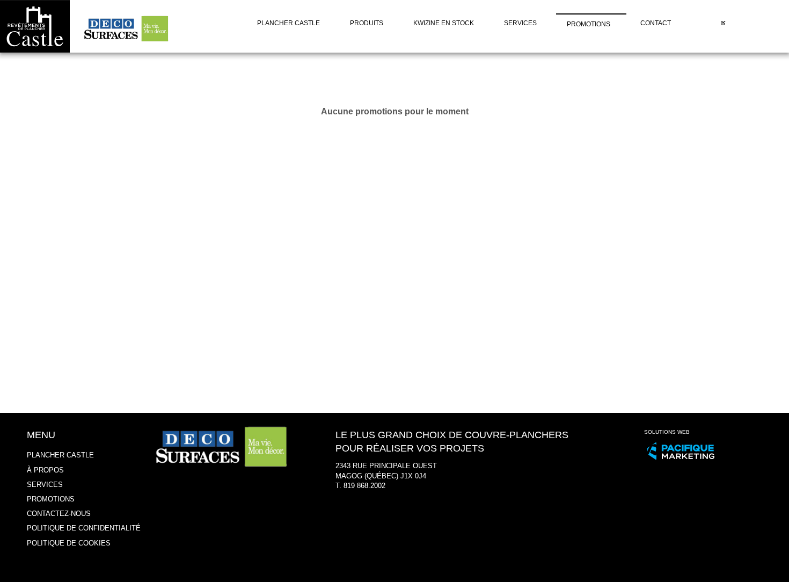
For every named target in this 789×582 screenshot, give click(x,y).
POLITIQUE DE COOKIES (69, 543)
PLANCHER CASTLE (60, 455)
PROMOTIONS (51, 499)
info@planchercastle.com (374, 496)
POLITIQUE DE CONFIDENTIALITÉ (84, 528)
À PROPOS (45, 470)
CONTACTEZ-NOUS (59, 514)
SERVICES (45, 485)
